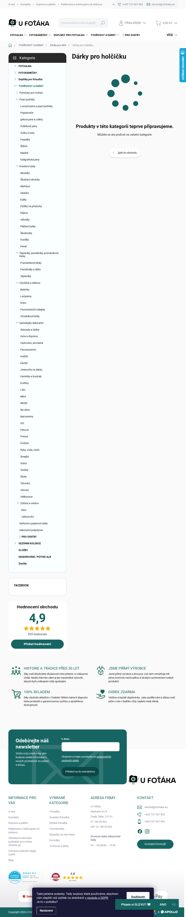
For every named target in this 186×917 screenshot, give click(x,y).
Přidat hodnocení (37, 644)
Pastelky (25, 139)
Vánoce (24, 490)
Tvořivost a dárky (59, 846)
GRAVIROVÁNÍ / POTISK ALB (35, 556)
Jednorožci (27, 516)
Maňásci (25, 186)
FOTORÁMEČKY (28, 72)
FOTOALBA (25, 66)
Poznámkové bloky (31, 262)
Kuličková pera (28, 126)
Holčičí (24, 356)
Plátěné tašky (28, 226)
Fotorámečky (56, 828)
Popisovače (26, 112)
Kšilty (23, 199)
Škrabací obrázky (30, 179)
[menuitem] (17, 35)
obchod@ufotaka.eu (156, 807)
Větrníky (25, 219)
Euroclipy (54, 840)
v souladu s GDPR (96, 898)
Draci (23, 302)
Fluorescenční (28, 349)
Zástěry (24, 193)
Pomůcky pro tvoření (31, 92)
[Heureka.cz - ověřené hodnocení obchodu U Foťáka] (25, 877)
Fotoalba (54, 811)
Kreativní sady (27, 166)
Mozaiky (25, 173)
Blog (10, 860)
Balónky (24, 289)
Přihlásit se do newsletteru (80, 771)
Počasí (24, 436)
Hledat (103, 22)
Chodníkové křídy (30, 316)
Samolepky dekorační (31, 323)
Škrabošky (26, 233)
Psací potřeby (27, 99)
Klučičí (24, 363)
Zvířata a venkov (29, 503)
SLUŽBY (23, 550)
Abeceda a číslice (29, 329)
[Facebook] (140, 830)
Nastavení (46, 910)
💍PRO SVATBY (28, 536)
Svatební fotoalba (59, 817)
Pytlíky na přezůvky (31, 206)
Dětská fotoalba (58, 823)
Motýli (23, 403)
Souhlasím (138, 897)
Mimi (23, 396)
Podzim (24, 443)
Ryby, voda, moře (29, 449)
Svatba (24, 469)
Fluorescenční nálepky (32, 309)
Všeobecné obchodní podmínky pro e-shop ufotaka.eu (20, 842)
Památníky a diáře (30, 269)
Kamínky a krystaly (31, 376)
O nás (11, 4)
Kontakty (25, 4)
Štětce (23, 146)
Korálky (24, 239)
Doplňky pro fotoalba (31, 79)
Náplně (24, 152)
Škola (23, 476)
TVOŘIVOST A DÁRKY (31, 86)
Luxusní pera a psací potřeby (36, 106)
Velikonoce (26, 496)
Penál (23, 246)
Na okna (25, 409)
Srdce (23, 463)
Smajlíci (24, 456)
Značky (23, 563)
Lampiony (26, 296)
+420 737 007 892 (154, 814)
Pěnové (24, 429)
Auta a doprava (29, 336)
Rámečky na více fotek (61, 834)
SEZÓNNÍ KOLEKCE (30, 543)
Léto (22, 389)
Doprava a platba (46, 4)
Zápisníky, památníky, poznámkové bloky (38, 255)
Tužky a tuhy (27, 132)
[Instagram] (147, 830)
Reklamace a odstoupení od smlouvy (81, 4)
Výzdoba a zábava (29, 282)
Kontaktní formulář (155, 844)
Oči (22, 423)
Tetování (25, 483)
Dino (23, 510)
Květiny (24, 383)
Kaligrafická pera (29, 159)
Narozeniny (26, 416)
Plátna (24, 213)
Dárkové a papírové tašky (33, 523)
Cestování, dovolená (31, 342)
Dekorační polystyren (31, 530)
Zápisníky (25, 276)
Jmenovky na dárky (31, 369)
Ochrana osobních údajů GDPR (22, 852)
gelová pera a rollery (31, 119)
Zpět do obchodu (127, 152)
